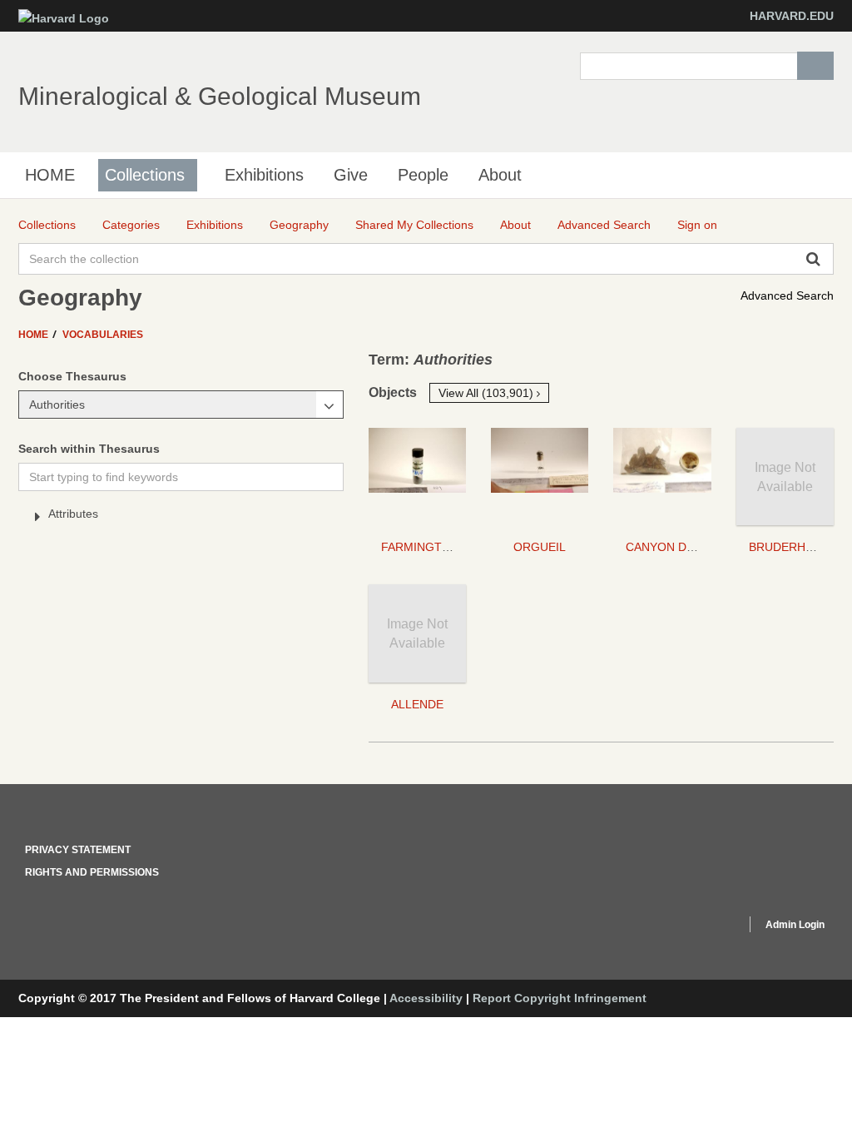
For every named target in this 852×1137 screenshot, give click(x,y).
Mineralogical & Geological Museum (219, 96)
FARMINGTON (420, 547)
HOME (50, 175)
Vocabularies (102, 334)
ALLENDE (417, 704)
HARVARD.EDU (792, 15)
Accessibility (426, 998)
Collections (145, 175)
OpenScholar (701, 927)
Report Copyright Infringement (559, 998)
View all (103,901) (487, 393)
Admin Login (795, 925)
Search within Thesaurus (89, 448)
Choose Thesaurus (72, 376)
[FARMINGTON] (417, 476)
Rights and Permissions (92, 872)
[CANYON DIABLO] (662, 476)
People (423, 175)
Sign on (697, 224)
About (500, 175)
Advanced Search (787, 295)
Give (351, 175)
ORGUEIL (539, 547)
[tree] (181, 517)
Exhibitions (264, 175)
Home (34, 334)
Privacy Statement (78, 850)
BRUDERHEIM (787, 547)
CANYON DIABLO (673, 547)
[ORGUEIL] (539, 476)
